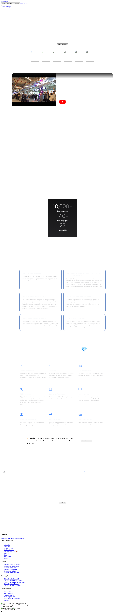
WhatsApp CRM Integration (12, 585)
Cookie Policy (8, 593)
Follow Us (62, 502)
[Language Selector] (1, 5)
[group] (62, 540)
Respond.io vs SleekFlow (11, 566)
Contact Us (4, 7)
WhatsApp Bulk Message (11, 584)
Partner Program (9, 548)
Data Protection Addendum (12, 598)
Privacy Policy (8, 592)
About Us (7, 545)
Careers (6, 553)
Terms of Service (9, 595)
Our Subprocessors (9, 596)
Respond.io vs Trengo (10, 569)
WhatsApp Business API (11, 579)
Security (6, 600)
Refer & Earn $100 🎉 (11, 551)
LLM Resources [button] (7, 540)
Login (9, 7)
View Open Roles (62, 44)
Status (6, 558)
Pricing (22, 3)
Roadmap (7, 546)
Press (5, 555)
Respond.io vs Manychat (11, 572)
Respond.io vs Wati (10, 568)
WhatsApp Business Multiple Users (14, 582)
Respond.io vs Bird (10, 571)
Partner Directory (9, 550)
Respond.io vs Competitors (12, 564)
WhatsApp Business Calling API (13, 580)
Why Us (26, 3)
